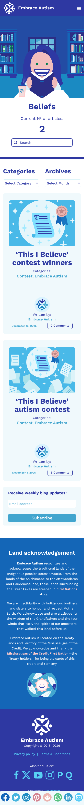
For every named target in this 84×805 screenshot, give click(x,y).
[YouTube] (38, 775)
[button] (77, 8)
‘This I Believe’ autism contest (42, 405)
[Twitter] (16, 798)
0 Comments (60, 325)
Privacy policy (24, 754)
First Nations (66, 589)
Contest (25, 276)
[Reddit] (47, 798)
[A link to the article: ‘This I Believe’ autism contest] (42, 370)
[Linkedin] (68, 798)
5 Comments (60, 472)
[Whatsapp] (58, 798)
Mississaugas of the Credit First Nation (38, 653)
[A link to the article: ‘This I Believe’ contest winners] (42, 223)
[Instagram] (26, 798)
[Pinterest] (37, 798)
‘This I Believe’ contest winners (42, 258)
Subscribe (42, 518)
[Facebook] (5, 798)
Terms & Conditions (55, 754)
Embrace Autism (51, 276)
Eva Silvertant (52, 790)
